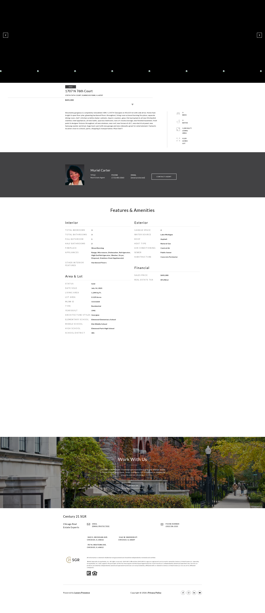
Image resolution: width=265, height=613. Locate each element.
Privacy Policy (154, 593)
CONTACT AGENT (164, 176)
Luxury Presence (82, 593)
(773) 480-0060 (117, 177)
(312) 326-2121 (172, 526)
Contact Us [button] (132, 485)
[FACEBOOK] (183, 593)
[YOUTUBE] (200, 593)
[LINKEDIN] (194, 593)
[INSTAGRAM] (189, 593)
